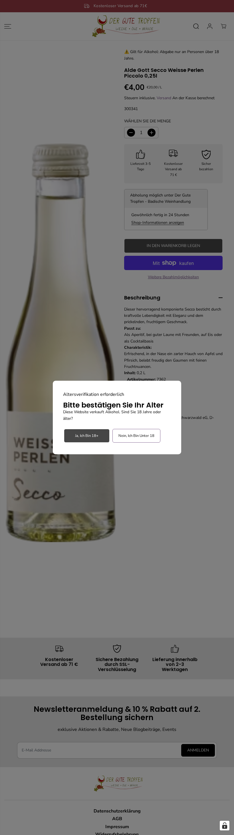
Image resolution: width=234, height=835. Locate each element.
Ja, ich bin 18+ (86, 435)
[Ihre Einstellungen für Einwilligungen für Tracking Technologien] (224, 825)
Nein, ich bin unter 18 (136, 435)
